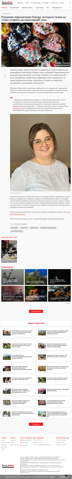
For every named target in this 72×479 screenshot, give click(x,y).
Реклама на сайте (61, 444)
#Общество (24, 227)
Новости (20, 3)
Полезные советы (27, 7)
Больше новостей (36, 311)
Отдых (61, 3)
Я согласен (62, 477)
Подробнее (52, 477)
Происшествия (36, 3)
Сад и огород (39, 7)
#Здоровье (14, 227)
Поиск (12, 442)
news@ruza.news (37, 442)
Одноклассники (27, 440)
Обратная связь (15, 444)
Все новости (36, 424)
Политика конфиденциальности (41, 444)
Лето (47, 7)
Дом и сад (54, 3)
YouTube (25, 445)
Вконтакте (25, 442)
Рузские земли (14, 7)
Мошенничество (57, 7)
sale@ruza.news (60, 442)
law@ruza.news (24, 472)
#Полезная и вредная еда (48, 227)
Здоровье (45, 3)
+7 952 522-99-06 (37, 440)
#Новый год (34, 227)
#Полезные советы (16, 231)
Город (27, 3)
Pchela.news (17, 108)
